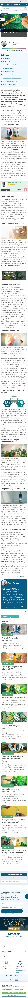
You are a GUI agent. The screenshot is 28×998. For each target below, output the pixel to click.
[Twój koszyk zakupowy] (26, 4)
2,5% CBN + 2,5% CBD (16, 415)
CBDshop (5, 616)
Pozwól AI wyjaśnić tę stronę (14, 50)
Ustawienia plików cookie (14, 995)
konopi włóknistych (14, 293)
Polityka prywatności (22, 983)
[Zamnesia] (13, 4)
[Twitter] (24, 606)
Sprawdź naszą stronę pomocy (21, 971)
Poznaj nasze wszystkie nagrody (14, 929)
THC (12, 156)
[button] (4, 44)
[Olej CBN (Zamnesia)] (14, 133)
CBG (16, 117)
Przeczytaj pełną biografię (10, 607)
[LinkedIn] (22, 606)
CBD (9, 117)
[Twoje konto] (24, 4)
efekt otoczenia (14, 172)
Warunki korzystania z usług (12, 914)
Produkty (14, 616)
